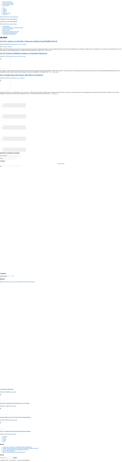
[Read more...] (48, 50)
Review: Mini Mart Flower (9, 450)
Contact (4, 439)
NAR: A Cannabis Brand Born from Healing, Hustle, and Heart (15, 431)
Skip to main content (7, 1)
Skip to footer (6, 5)
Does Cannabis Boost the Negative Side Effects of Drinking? (21, 75)
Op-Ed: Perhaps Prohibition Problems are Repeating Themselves (23, 53)
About (4, 437)
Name (1, 158)
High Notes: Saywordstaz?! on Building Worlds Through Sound (17, 447)
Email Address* (3, 155)
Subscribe (5, 436)
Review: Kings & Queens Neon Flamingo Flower (14, 452)
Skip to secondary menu (8, 3)
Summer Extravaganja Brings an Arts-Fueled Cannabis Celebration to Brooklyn (20, 448)
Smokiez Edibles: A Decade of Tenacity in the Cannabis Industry (15, 417)
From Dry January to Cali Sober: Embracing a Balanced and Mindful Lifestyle (28, 41)
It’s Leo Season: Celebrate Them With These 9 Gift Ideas (15, 449)
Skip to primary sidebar (8, 4)
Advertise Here (61, 163)
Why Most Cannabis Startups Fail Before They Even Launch (14, 403)
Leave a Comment (22, 44)
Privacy (4, 440)
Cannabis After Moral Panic (7, 389)
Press (4, 441)
